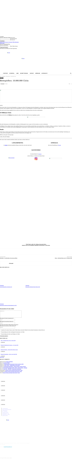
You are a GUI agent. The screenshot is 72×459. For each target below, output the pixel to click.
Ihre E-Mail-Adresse (14, 46)
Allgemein (3, 76)
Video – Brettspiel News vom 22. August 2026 (8, 340)
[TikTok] (7, 452)
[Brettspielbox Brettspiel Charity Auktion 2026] (37, 277)
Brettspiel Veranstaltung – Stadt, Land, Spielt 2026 (9, 354)
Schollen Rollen (6, 362)
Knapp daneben (9, 361)
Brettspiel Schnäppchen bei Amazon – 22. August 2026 (9, 345)
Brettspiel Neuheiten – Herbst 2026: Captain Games (15, 366)
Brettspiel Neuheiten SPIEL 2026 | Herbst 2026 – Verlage (15, 367)
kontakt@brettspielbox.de (8, 446)
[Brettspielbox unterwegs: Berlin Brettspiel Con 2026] (12, 296)
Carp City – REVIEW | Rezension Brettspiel (12, 369)
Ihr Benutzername (13, 38)
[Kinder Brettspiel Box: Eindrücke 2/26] (12, 277)
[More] (25, 87)
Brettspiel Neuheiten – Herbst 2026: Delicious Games (9, 349)
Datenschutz (2, 43)
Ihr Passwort (12, 39)
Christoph (2, 83)
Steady (6, 145)
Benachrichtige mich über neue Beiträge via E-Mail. (10, 334)
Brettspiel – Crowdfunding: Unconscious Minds (8, 258)
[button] (70, 73)
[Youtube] (71, 49)
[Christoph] (4, 263)
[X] (69, 49)
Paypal (59, 145)
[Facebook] (66, 49)
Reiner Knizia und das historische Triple (14, 370)
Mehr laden (2, 357)
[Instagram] (68, 49)
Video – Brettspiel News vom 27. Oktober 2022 (63, 258)
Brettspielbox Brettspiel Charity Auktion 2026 (13, 364)
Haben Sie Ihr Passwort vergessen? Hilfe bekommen (9, 42)
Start (0, 76)
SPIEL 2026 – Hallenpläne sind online (12, 365)
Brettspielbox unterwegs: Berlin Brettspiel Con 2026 (8, 305)
